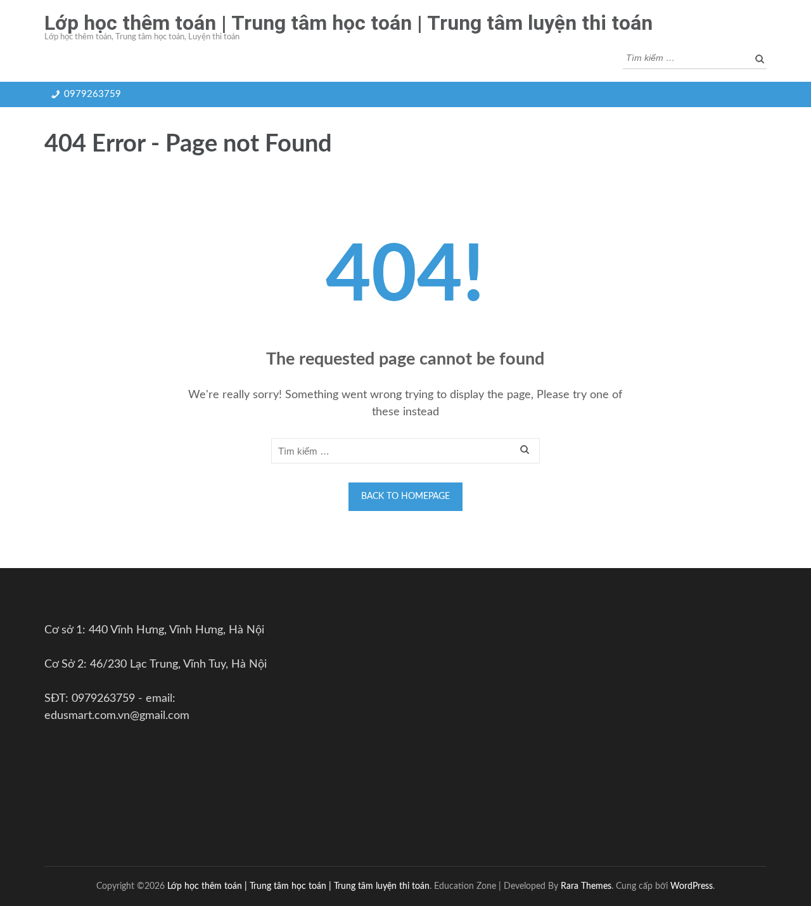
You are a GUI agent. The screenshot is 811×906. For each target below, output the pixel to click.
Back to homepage (405, 496)
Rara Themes (586, 886)
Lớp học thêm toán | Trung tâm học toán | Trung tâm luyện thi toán (348, 23)
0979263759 (92, 94)
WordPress (691, 886)
